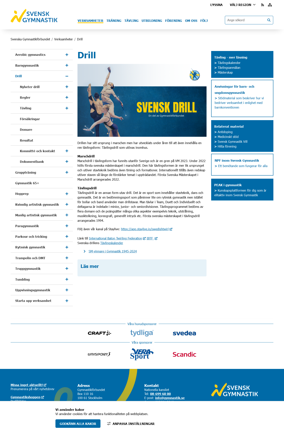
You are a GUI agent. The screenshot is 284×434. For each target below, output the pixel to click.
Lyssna (216, 5)
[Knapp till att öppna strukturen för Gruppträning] (67, 172)
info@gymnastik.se (170, 398)
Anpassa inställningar (134, 424)
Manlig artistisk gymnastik (36, 215)
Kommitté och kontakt (37, 151)
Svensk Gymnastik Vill (232, 141)
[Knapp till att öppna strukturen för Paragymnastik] (67, 226)
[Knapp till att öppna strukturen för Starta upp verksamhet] (67, 300)
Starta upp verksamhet (33, 300)
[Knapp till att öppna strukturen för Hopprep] (67, 193)
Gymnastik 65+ (27, 183)
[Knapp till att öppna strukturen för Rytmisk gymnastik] (67, 247)
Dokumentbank (32, 161)
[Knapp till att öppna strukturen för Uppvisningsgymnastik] (67, 290)
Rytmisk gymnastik (30, 247)
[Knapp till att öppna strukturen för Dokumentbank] (67, 161)
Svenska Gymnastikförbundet (30, 39)
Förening (173, 20)
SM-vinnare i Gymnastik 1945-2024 (113, 251)
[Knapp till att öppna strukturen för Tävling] (67, 108)
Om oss (191, 20)
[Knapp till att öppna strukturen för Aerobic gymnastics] (67, 54)
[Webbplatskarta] (269, 5)
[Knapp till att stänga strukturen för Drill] (67, 76)
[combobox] (249, 20)
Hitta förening (227, 146)
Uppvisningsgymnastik (32, 290)
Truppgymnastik (28, 268)
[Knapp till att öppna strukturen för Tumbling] (67, 279)
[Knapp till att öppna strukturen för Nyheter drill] (67, 87)
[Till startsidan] (34, 21)
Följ (204, 20)
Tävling (131, 20)
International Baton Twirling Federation (115, 238)
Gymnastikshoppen (25, 397)
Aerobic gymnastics (30, 54)
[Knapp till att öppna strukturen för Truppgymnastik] (67, 268)
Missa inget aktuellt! (27, 385)
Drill (18, 76)
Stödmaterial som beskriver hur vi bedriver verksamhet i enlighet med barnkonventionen (240, 102)
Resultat (26, 140)
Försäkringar (30, 119)
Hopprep (22, 193)
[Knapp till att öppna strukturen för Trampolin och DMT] (67, 258)
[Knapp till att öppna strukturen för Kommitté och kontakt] (67, 151)
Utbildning (152, 20)
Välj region (240, 5)
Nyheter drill (30, 87)
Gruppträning (25, 172)
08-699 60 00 (160, 394)
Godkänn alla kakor (78, 424)
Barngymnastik (27, 65)
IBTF (150, 238)
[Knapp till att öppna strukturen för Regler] (67, 97)
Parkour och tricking (31, 236)
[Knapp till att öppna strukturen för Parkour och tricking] (67, 236)
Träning (113, 20)
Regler (25, 97)
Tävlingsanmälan (227, 67)
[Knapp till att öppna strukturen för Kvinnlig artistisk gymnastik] (67, 204)
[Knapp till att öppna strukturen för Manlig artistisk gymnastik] (67, 215)
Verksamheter (90, 20)
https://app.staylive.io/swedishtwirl (145, 229)
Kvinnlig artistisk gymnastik (37, 204)
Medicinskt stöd (228, 137)
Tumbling (22, 279)
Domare (26, 129)
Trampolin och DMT (30, 258)
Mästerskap (223, 72)
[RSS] (263, 5)
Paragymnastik (27, 226)
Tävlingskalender (111, 243)
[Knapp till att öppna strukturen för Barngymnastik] (67, 65)
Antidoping (225, 132)
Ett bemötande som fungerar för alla (241, 166)
